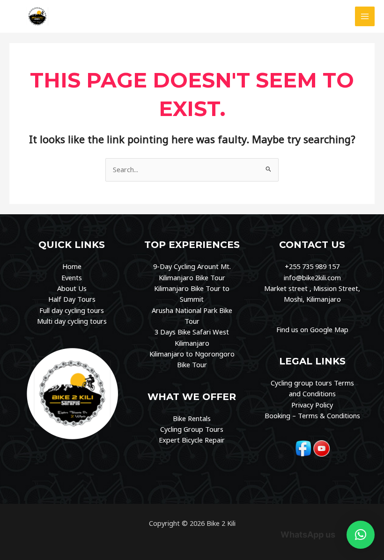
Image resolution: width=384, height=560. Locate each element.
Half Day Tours (72, 299)
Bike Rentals (192, 418)
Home (71, 266)
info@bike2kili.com (312, 277)
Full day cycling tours (71, 310)
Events (71, 277)
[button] (361, 535)
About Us (72, 288)
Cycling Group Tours (191, 429)
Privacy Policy (312, 404)
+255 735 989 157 (312, 266)
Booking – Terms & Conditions (312, 415)
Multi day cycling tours (72, 321)
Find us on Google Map (312, 329)
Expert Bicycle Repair (192, 439)
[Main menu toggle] (365, 16)
